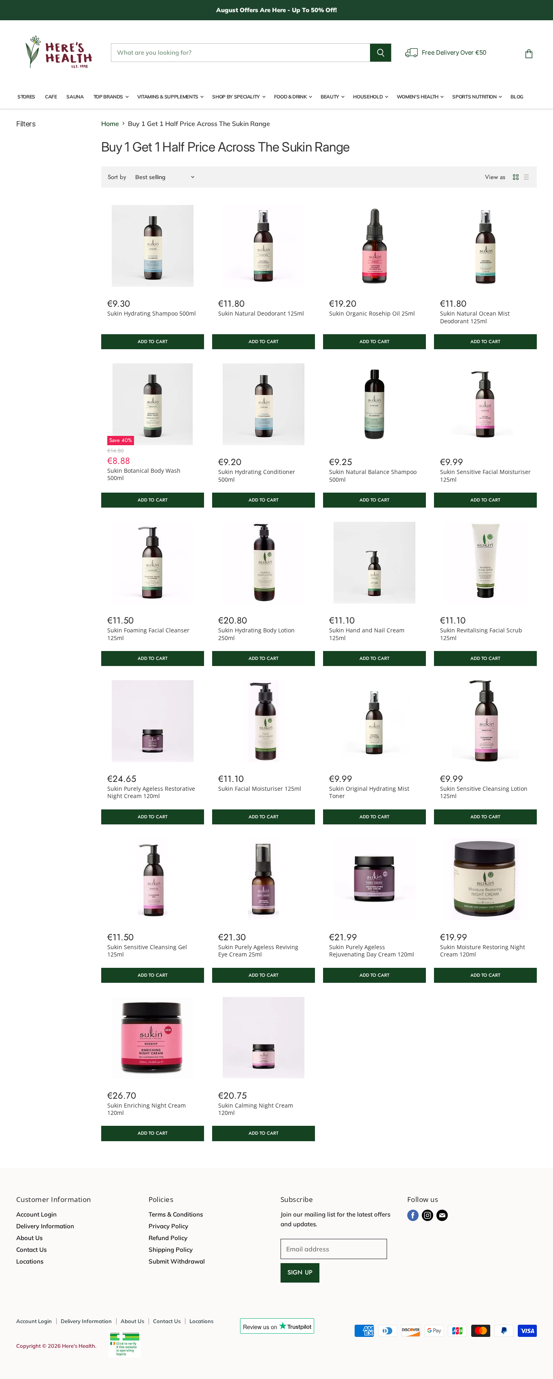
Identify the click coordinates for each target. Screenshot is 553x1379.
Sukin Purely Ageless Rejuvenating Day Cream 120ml (371, 950)
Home (110, 123)
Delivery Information (45, 1226)
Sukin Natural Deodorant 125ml (261, 313)
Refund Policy (168, 1238)
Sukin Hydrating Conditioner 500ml (256, 475)
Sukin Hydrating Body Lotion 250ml (256, 633)
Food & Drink (291, 97)
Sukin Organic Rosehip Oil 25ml (372, 313)
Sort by (117, 177)
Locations (29, 1261)
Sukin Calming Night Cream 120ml (255, 1108)
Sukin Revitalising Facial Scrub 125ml (481, 633)
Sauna (74, 97)
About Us (29, 1238)
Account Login (36, 1214)
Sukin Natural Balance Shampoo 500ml (373, 475)
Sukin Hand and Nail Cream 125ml (366, 633)
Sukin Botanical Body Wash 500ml (144, 474)
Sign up (300, 1272)
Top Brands (109, 97)
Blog (516, 97)
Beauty (330, 97)
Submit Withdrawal (177, 1261)
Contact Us (31, 1249)
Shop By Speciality (236, 97)
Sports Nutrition (475, 97)
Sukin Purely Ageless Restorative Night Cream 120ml (151, 792)
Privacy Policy (168, 1226)
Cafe (51, 97)
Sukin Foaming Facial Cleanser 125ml (148, 633)
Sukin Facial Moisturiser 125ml (259, 788)
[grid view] (516, 177)
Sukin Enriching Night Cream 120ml (146, 1108)
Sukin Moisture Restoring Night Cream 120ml (482, 950)
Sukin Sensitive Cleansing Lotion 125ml (483, 792)
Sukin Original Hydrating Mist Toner (369, 792)
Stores (26, 97)
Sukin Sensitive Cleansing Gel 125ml (147, 950)
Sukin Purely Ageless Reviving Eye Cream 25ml (258, 950)
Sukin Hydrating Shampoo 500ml (151, 313)
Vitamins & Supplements (168, 97)
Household (368, 97)
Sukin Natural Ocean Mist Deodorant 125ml (475, 317)
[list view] (526, 177)
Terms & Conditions (176, 1214)
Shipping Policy (171, 1249)
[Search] (380, 52)
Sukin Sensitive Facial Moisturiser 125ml (485, 475)
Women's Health (418, 97)
